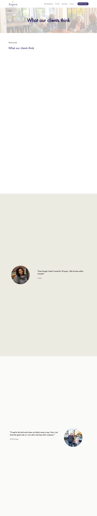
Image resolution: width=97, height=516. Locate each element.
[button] (48, 4)
